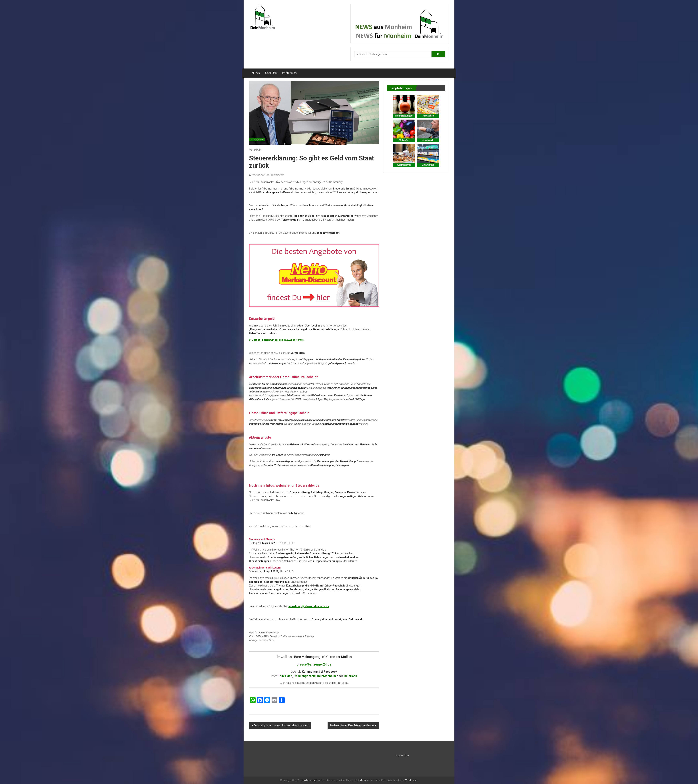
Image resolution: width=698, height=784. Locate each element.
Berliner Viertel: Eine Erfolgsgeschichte (352, 725)
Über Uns (271, 73)
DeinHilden (285, 676)
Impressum (289, 73)
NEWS (256, 73)
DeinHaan (350, 676)
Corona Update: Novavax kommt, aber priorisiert (281, 725)
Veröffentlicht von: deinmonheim (268, 175)
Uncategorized (257, 139)
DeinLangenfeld (305, 676)
